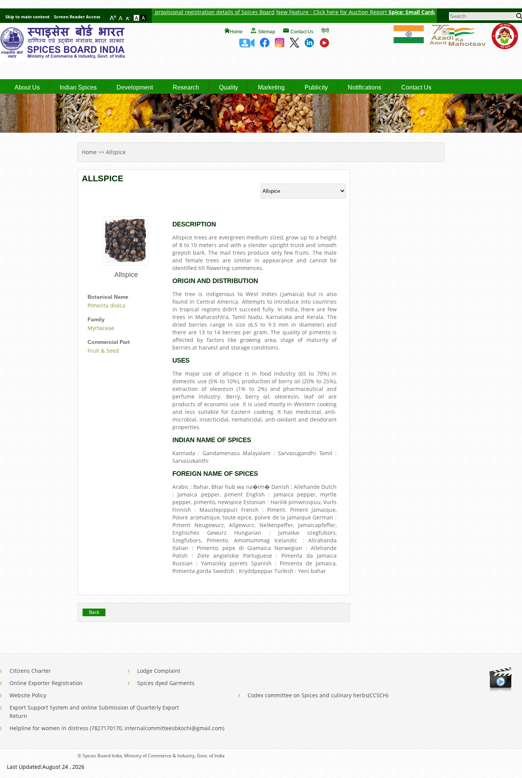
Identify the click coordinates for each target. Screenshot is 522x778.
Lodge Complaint (158, 670)
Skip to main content (27, 17)
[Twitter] (294, 45)
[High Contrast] (143, 18)
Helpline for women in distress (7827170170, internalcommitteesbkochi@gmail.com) (117, 728)
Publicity (316, 88)
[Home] (63, 58)
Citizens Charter (30, 670)
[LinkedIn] (309, 45)
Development (135, 88)
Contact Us (301, 31)
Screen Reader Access (77, 17)
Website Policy (28, 695)
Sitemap (266, 31)
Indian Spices (78, 88)
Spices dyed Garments (166, 683)
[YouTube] (324, 45)
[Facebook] (264, 45)
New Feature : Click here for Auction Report (315, 12)
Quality (228, 88)
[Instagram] (279, 45)
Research (186, 88)
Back (94, 612)
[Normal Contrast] (137, 18)
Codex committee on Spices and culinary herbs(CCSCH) (318, 695)
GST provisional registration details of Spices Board (192, 12)
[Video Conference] (247, 45)
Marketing (271, 88)
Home (236, 31)
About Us (27, 88)
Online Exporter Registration (46, 683)
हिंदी (325, 30)
